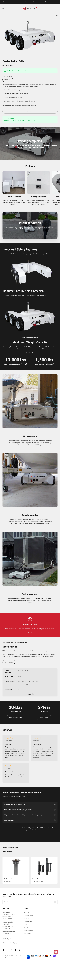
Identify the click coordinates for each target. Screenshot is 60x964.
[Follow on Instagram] (7, 950)
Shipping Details (28, 915)
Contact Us (30, 835)
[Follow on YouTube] (15, 950)
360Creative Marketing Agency (10, 943)
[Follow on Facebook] (3, 950)
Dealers (26, 927)
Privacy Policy (28, 921)
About (25, 924)
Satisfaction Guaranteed (15, 717)
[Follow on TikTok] (19, 950)
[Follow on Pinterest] (11, 950)
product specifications (13, 105)
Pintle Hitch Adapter (9, 879)
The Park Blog (27, 933)
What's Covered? (44, 717)
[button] (56, 952)
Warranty (26, 912)
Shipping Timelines (30, 105)
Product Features (28, 930)
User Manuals (9, 662)
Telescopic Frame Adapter (39, 879)
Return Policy (27, 918)
